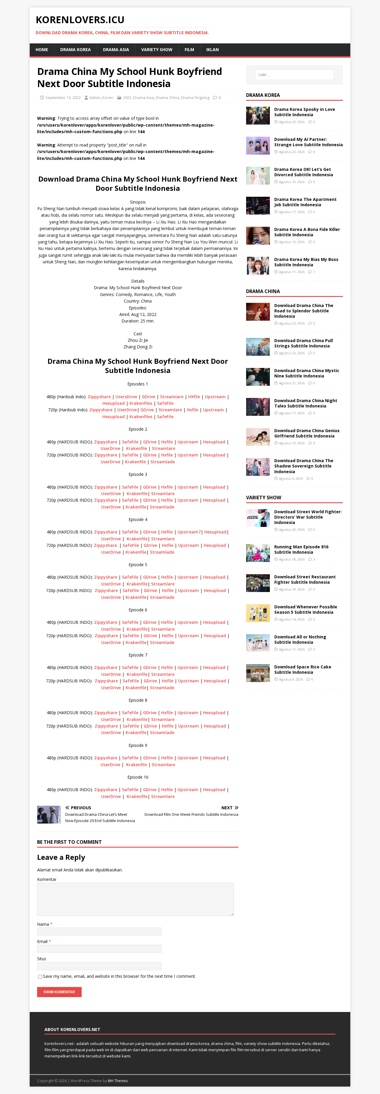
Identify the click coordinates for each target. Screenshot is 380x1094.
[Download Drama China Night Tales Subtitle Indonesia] (258, 412)
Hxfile (192, 410)
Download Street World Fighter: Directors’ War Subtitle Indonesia (308, 517)
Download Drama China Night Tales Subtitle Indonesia (305, 403)
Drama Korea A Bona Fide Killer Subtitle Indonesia (307, 231)
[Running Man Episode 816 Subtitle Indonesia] (258, 558)
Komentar (46, 879)
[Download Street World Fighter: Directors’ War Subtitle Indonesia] (258, 523)
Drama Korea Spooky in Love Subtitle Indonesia (304, 111)
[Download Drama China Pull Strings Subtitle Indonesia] (258, 352)
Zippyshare (99, 396)
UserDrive (127, 410)
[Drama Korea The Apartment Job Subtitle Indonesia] (258, 211)
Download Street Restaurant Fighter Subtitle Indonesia (305, 579)
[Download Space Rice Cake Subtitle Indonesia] (258, 678)
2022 (127, 97)
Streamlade (163, 462)
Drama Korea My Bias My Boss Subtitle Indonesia (306, 261)
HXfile (194, 396)
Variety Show (156, 49)
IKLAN (212, 49)
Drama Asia (116, 49)
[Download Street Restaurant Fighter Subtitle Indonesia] (258, 588)
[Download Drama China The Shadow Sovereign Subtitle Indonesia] (258, 472)
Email (43, 941)
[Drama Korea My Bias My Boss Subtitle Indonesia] (258, 271)
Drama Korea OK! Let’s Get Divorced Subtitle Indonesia (303, 171)
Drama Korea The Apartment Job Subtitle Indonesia (305, 201)
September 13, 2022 (63, 97)
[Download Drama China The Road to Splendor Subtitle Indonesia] (258, 317)
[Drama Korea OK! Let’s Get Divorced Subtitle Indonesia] (258, 181)
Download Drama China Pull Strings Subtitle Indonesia (303, 343)
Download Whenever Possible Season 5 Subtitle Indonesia (305, 609)
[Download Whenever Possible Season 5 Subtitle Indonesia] (258, 618)
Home (42, 49)
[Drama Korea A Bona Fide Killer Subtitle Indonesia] (258, 241)
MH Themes (118, 1080)
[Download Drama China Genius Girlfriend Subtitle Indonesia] (258, 442)
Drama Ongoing (195, 97)
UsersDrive (126, 396)
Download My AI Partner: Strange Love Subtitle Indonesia (308, 141)
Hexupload (113, 403)
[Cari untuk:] (294, 75)
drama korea (75, 49)
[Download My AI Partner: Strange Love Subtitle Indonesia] (258, 151)
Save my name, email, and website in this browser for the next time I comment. (119, 976)
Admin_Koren (101, 97)
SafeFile (165, 403)
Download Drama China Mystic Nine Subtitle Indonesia (306, 373)
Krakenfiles (140, 403)
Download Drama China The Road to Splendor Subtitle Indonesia (303, 311)
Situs (41, 958)
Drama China (167, 97)
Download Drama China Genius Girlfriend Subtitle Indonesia (307, 433)
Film (189, 49)
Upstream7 (189, 532)
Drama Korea (263, 95)
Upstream (215, 396)
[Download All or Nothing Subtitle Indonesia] (258, 648)
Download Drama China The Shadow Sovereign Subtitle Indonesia (303, 466)
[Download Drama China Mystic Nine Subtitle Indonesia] (258, 382)
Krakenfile (136, 448)
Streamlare (171, 396)
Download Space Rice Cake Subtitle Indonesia (302, 669)
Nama (43, 924)
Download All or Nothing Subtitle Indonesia (300, 639)
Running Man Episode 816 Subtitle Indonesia (301, 549)
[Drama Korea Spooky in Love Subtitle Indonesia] (258, 121)
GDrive (148, 396)
